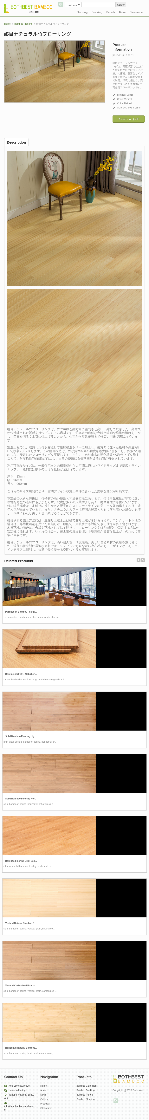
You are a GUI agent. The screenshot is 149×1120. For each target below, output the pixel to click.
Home (7, 24)
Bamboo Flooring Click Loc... (21, 861)
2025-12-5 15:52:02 (123, 55)
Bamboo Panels (84, 1094)
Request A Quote (128, 119)
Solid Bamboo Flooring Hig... (20, 736)
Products (45, 1103)
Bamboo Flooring (23, 24)
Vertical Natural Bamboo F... (20, 923)
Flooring (82, 12)
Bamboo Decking (85, 1090)
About (43, 1090)
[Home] (28, 7)
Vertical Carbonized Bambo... (21, 985)
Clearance (136, 12)
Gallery (44, 1099)
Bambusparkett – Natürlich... (21, 674)
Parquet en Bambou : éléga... (21, 611)
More (122, 12)
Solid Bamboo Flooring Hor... (20, 798)
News (43, 1094)
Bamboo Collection (86, 1085)
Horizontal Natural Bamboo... (21, 1047)
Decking (97, 12)
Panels (110, 12)
